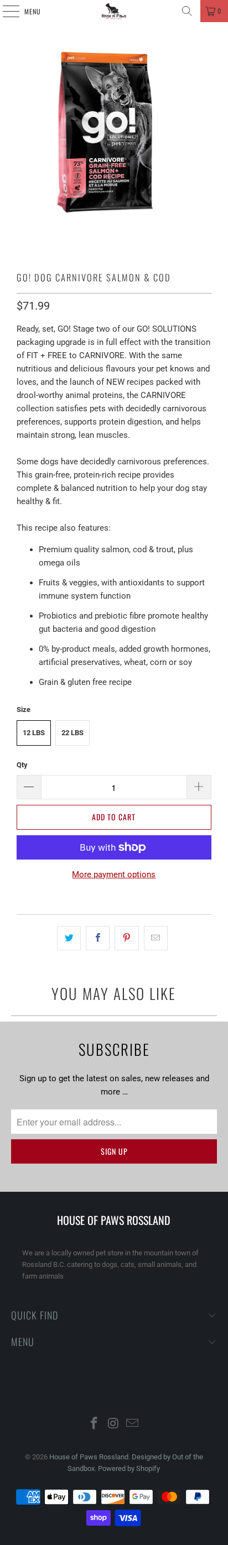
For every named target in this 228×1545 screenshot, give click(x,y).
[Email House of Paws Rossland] (133, 1424)
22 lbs (72, 733)
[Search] (187, 11)
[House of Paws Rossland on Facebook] (94, 1424)
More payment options (114, 874)
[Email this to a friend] (156, 938)
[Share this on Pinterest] (126, 938)
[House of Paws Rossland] (114, 11)
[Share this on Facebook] (98, 938)
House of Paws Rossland (88, 1457)
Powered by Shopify (129, 1468)
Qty (22, 765)
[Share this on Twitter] (69, 938)
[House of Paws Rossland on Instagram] (113, 1424)
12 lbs (34, 733)
